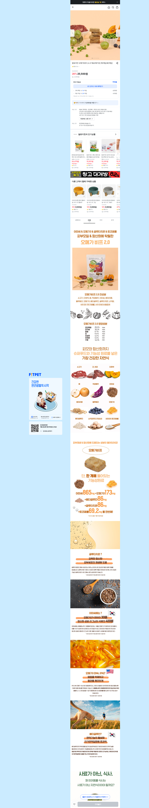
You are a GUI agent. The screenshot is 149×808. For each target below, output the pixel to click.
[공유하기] (117, 63)
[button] (35, 374)
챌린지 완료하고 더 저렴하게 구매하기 (94, 797)
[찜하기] (84, 151)
